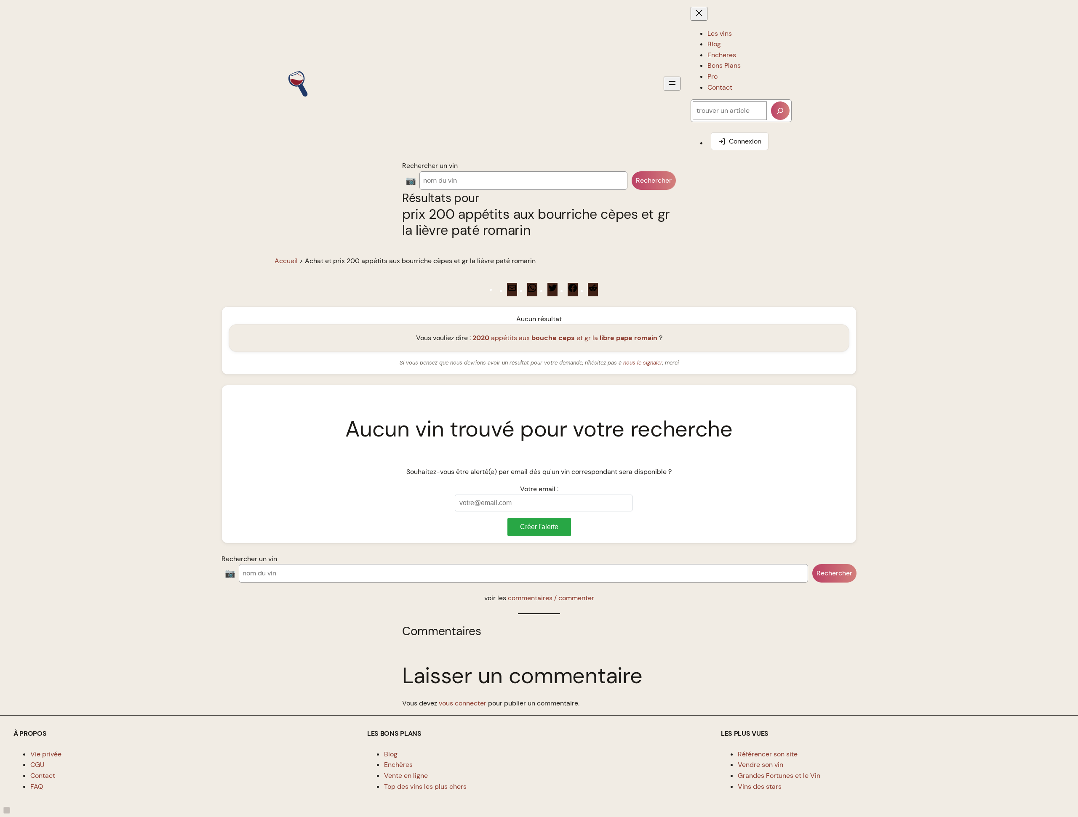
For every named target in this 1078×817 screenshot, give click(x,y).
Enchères (398, 764)
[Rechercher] (780, 110)
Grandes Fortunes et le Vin (779, 775)
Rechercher (654, 180)
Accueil (286, 260)
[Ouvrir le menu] (672, 83)
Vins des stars (760, 786)
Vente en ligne (406, 775)
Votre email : (539, 488)
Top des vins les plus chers (425, 786)
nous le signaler (642, 362)
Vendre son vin (760, 764)
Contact (42, 775)
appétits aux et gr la (564, 337)
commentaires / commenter (551, 597)
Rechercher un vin (430, 165)
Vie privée (45, 754)
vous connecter (462, 703)
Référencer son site (768, 754)
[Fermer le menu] (699, 14)
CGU (37, 764)
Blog (391, 754)
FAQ (36, 786)
